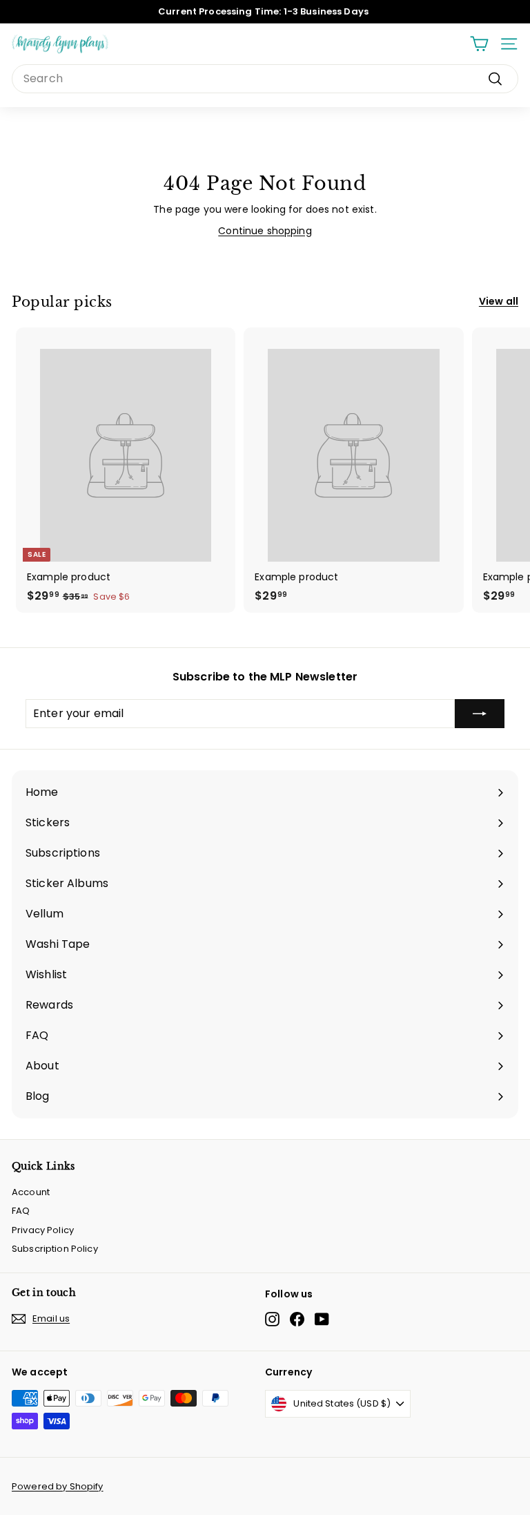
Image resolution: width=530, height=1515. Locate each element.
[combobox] (265, 78)
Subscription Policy (55, 1248)
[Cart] (479, 43)
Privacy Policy (43, 1230)
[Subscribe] (479, 713)
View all (498, 301)
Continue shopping (264, 231)
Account (31, 1192)
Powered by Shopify (58, 1486)
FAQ (21, 1210)
